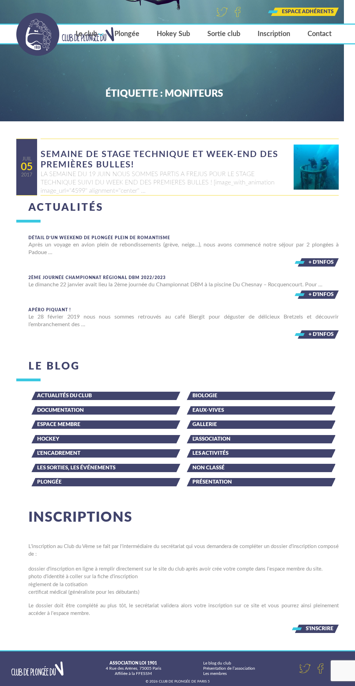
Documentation (60, 410)
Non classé (208, 467)
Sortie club (223, 34)
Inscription (274, 34)
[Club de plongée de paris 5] (65, 34)
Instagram (253, 12)
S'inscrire (320, 628)
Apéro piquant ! (49, 310)
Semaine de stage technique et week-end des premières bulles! (159, 159)
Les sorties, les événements (76, 467)
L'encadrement (58, 453)
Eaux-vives (208, 410)
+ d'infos (321, 262)
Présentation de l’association (229, 668)
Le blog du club (217, 663)
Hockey (48, 439)
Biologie (204, 395)
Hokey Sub (173, 34)
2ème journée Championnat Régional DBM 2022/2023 (97, 278)
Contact (319, 34)
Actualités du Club (64, 395)
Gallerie (204, 424)
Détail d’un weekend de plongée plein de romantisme (99, 238)
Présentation (212, 482)
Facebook (238, 12)
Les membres (215, 673)
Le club (86, 34)
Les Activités (210, 453)
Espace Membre (58, 424)
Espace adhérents (308, 11)
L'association (211, 439)
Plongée (126, 34)
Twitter (222, 12)
